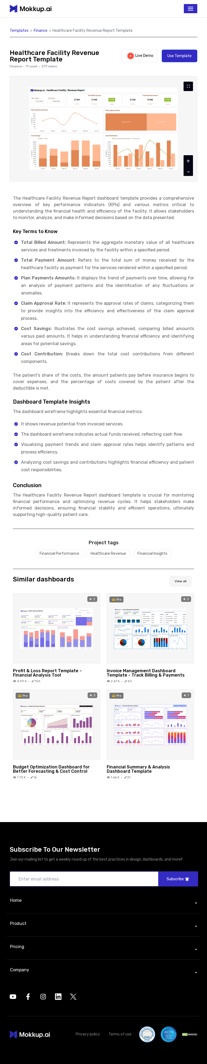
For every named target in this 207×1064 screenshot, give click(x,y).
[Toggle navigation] (190, 8)
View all (181, 581)
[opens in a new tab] (13, 996)
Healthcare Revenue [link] (108, 553)
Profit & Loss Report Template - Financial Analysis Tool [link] (47, 672)
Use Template (179, 56)
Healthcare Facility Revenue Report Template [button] (93, 30)
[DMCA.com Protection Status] (189, 1034)
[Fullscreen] (188, 86)
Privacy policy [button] (88, 1034)
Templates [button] (19, 30)
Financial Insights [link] (152, 553)
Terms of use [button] (120, 1034)
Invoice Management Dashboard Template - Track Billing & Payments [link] (146, 672)
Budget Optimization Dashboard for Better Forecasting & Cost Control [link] (51, 769)
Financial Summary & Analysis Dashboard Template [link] (138, 769)
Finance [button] (40, 30)
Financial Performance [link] (59, 553)
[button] (30, 1034)
